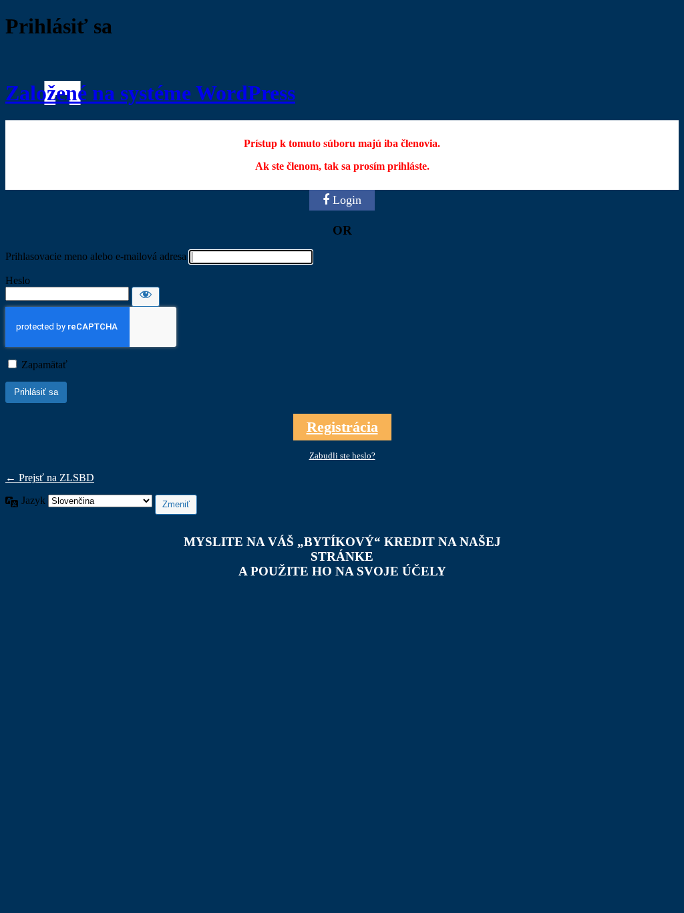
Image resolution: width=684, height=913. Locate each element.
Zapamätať (44, 364)
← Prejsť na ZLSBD (49, 477)
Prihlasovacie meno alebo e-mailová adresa (95, 256)
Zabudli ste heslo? (342, 455)
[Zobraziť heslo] (146, 297)
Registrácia (342, 426)
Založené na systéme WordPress (150, 93)
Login (347, 200)
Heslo (17, 280)
